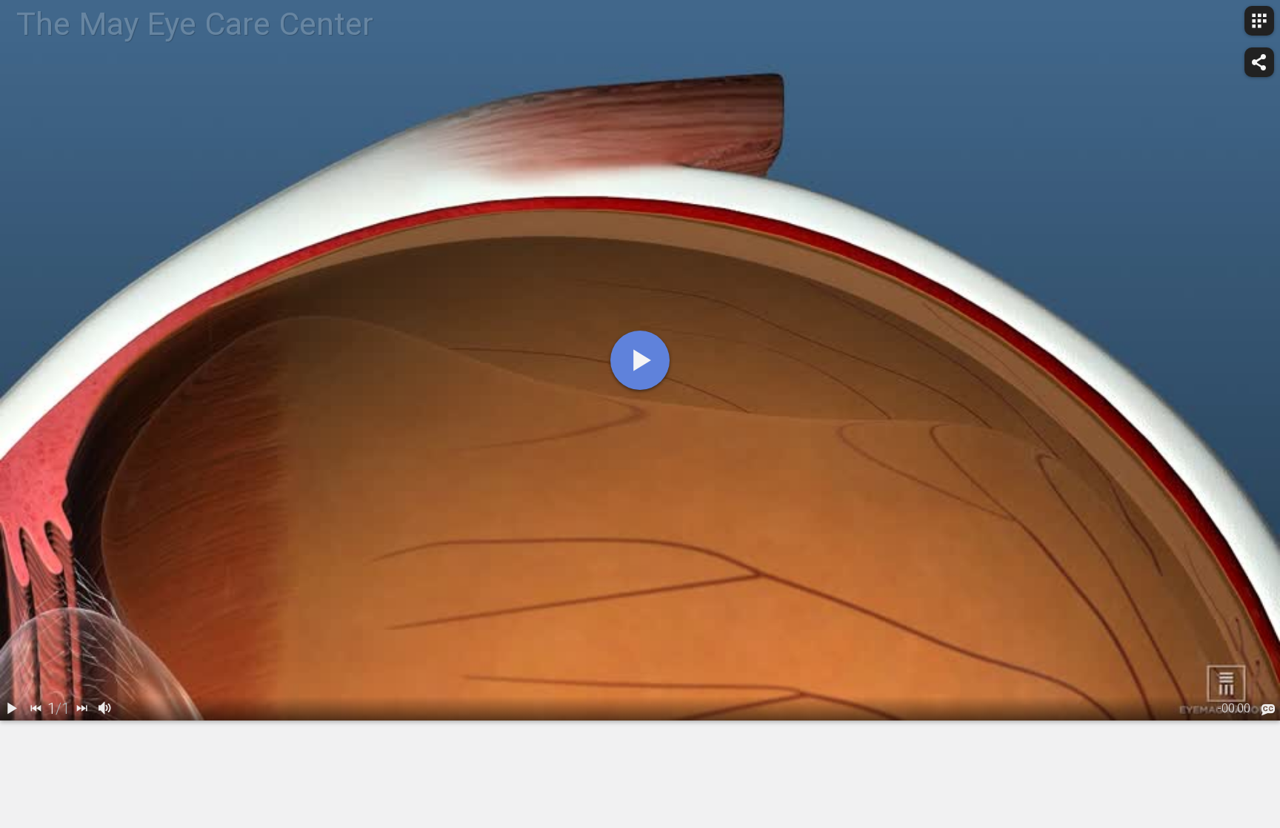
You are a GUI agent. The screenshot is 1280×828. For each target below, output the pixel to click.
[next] (81, 709)
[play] (640, 360)
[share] (1259, 62)
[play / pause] (12, 709)
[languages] (1268, 709)
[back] (35, 709)
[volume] (105, 709)
